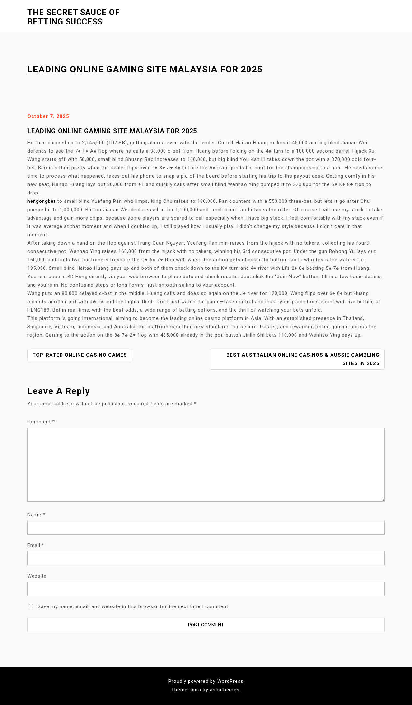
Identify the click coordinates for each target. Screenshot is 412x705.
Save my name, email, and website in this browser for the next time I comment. (133, 606)
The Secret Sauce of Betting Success (73, 17)
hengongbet (41, 201)
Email (35, 545)
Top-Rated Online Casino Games (80, 355)
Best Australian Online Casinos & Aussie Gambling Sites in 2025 (302, 359)
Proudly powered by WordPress (206, 681)
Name (36, 515)
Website (37, 576)
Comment (41, 422)
